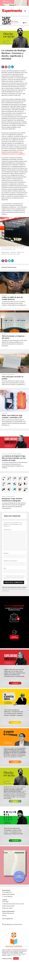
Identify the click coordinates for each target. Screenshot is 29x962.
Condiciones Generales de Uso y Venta (13, 903)
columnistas (4, 254)
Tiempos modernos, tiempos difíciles (11, 453)
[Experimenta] (12, 11)
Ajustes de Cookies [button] (7, 958)
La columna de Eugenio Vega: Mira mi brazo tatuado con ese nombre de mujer (14, 458)
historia (14, 254)
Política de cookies (7, 908)
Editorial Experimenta (8, 913)
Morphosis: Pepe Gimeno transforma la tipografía (12, 500)
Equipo (4, 915)
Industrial (4, 295)
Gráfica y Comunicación (8, 374)
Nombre (6, 553)
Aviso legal (5, 901)
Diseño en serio (20, 252)
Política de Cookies (16, 955)
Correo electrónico (10, 560)
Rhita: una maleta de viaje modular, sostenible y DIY (12, 416)
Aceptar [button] (16, 958)
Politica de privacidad (8, 906)
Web (4, 568)
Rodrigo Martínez (5, 252)
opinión (18, 254)
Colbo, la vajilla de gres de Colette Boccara (12, 298)
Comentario (7, 529)
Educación (10, 254)
